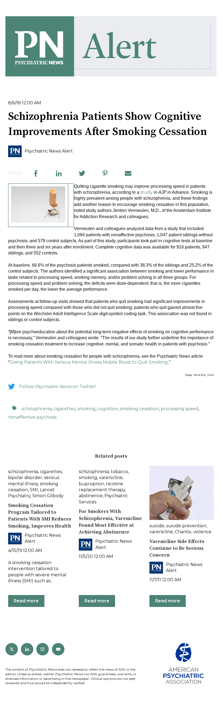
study (146, 192)
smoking (86, 408)
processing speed (179, 408)
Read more (26, 600)
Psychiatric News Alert (49, 151)
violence (202, 531)
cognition (107, 408)
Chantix (183, 531)
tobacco (119, 471)
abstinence (91, 495)
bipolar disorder (25, 477)
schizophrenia (37, 408)
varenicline (111, 477)
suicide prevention (186, 525)
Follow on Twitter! (57, 386)
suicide (156, 525)
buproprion (91, 483)
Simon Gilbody (48, 495)
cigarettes (64, 408)
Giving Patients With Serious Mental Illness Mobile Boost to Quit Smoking (88, 362)
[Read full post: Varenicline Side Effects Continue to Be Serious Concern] (181, 493)
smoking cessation (139, 408)
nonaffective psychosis (32, 417)
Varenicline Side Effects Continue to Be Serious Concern (176, 548)
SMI (34, 489)
